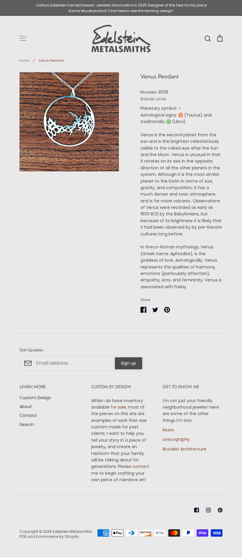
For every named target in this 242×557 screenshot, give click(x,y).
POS (23, 536)
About (25, 406)
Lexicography (176, 439)
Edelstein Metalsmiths (72, 531)
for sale (118, 407)
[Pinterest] (220, 510)
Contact (28, 415)
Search (26, 424)
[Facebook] (196, 510)
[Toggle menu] (23, 38)
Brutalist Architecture (184, 449)
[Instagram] (208, 510)
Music (168, 430)
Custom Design (35, 398)
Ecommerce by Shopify (57, 536)
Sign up (128, 363)
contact (141, 466)
